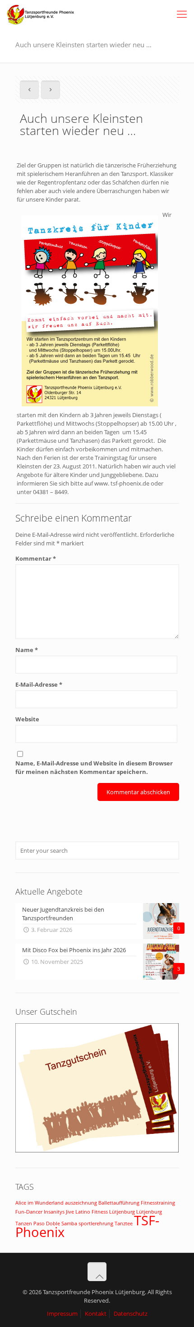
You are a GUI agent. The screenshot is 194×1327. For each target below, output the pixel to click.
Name (26, 650)
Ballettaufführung (118, 1203)
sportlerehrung (96, 1223)
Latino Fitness (91, 1212)
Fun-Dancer (28, 1212)
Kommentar (35, 558)
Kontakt (95, 1313)
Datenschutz (131, 1313)
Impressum (62, 1313)
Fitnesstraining (158, 1203)
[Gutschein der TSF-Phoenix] (97, 1150)
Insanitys (54, 1212)
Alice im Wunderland (39, 1203)
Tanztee (124, 1223)
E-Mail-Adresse (38, 684)
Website (27, 719)
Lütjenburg (122, 1212)
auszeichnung (81, 1203)
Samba (69, 1223)
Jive (70, 1212)
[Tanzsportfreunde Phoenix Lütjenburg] (40, 13)
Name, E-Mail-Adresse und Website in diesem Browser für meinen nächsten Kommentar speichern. (94, 767)
